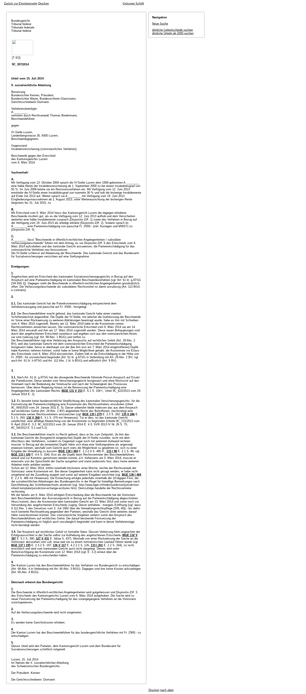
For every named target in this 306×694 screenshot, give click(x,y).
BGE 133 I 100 (20, 454)
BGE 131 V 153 (72, 390)
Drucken (43, 3)
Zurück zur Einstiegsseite (20, 3)
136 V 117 (59, 545)
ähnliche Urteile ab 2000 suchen (173, 33)
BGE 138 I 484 (68, 451)
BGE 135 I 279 (92, 414)
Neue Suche (160, 23)
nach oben (167, 690)
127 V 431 (42, 538)
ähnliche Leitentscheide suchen (172, 30)
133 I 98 (111, 451)
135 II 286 (128, 414)
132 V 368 (33, 417)
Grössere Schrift (133, 3)
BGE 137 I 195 (20, 545)
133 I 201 (97, 545)
